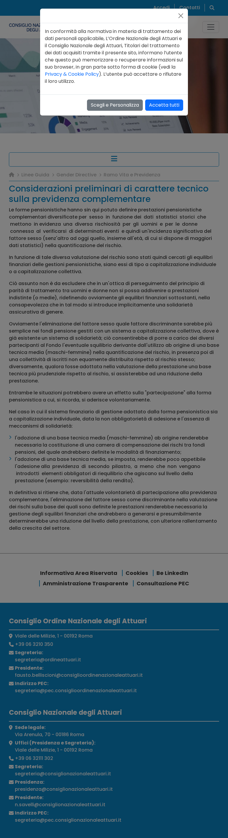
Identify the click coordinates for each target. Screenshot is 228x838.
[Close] (181, 15)
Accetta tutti (164, 105)
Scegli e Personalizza (115, 105)
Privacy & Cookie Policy (72, 74)
